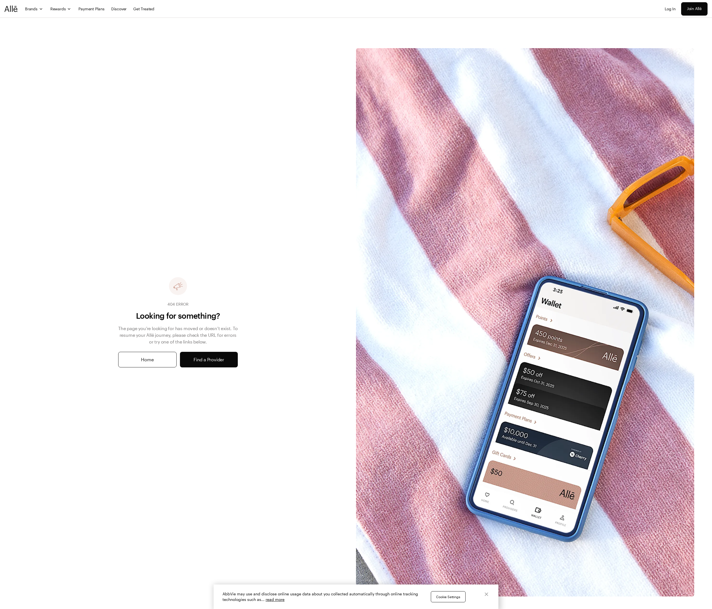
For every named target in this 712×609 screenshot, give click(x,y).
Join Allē (694, 8)
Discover (119, 8)
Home (147, 359)
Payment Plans (91, 8)
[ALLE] (11, 9)
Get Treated (143, 8)
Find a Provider (209, 359)
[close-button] (486, 594)
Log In (670, 8)
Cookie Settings (448, 597)
